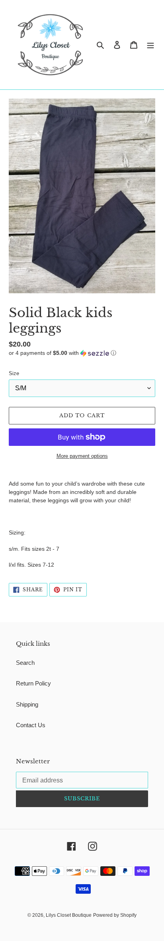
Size (14, 373)
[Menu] (150, 44)
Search (25, 662)
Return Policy (33, 683)
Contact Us (30, 725)
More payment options (82, 456)
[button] (62, 353)
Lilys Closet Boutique (69, 915)
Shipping (27, 704)
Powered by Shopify (115, 915)
